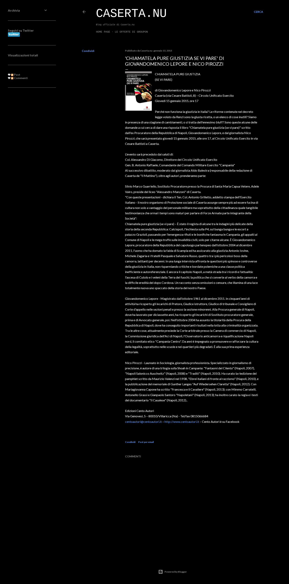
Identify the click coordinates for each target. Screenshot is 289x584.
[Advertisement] (28, 154)
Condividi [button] (88, 50)
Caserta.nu (131, 13)
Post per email (146, 442)
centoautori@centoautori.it (143, 421)
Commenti (20, 78)
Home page (103, 31)
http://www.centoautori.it (182, 421)
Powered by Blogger (176, 571)
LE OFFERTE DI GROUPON (131, 31)
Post (16, 74)
